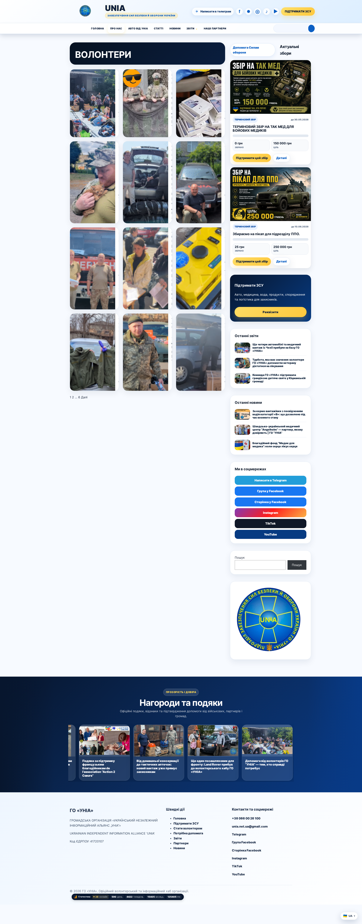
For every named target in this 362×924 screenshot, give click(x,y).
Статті (158, 28)
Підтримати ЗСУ (186, 823)
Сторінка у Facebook (270, 502)
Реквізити (270, 312)
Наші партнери (215, 28)
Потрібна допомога (188, 833)
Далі (84, 397)
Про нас (116, 28)
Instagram (270, 513)
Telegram (239, 834)
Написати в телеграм (213, 11)
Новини (175, 28)
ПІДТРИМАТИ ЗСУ (298, 11)
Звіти (190, 28)
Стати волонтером (187, 828)
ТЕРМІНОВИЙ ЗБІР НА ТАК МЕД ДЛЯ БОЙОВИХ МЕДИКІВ (263, 128)
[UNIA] (56, 11)
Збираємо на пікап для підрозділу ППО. (266, 234)
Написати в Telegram (271, 480)
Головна (97, 28)
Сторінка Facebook (246, 850)
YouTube (270, 534)
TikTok (270, 523)
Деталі (281, 158)
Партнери (181, 843)
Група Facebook (244, 842)
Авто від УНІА (138, 28)
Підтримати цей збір (252, 158)
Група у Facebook (270, 491)
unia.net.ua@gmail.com (250, 826)
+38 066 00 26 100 (246, 818)
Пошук (240, 557)
